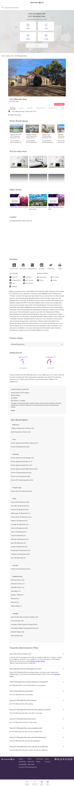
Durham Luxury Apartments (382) (20, 476)
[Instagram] (69, 759)
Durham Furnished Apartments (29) (21, 472)
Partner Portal (31, 764)
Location (21, 108)
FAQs (62, 108)
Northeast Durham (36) (17, 580)
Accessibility (22, 764)
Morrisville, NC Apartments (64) (20, 506)
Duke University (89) (17, 635)
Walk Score (22, 357)
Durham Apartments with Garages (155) (22, 458)
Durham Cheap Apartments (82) (20, 447)
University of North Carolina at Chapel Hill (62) (24, 624)
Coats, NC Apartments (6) (18, 535)
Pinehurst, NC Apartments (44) (20, 539)
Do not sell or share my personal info (28, 767)
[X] (63, 759)
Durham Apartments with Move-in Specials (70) (24, 443)
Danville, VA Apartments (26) (19, 547)
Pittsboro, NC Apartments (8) (19, 521)
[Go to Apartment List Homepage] (37, 2)
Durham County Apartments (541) (20, 569)
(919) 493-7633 (14, 101)
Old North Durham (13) (17, 587)
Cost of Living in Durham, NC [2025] (19, 207)
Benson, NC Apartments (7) (19, 532)
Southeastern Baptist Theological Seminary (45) (24, 628)
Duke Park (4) (15, 602)
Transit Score (50, 357)
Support (47, 759)
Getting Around (53, 108)
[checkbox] (28, 26)
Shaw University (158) (17, 621)
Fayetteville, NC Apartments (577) (20, 550)
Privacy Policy (22, 761)
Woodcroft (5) (15, 598)
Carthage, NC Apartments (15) (20, 524)
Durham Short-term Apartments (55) (21, 491)
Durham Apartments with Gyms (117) (21, 461)
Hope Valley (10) (15, 591)
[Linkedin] (58, 759)
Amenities (30, 108)
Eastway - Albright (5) (17, 595)
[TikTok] (71, 759)
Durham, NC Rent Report (37, 661)
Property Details (40, 108)
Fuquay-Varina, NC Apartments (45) (21, 517)
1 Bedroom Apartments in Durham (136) (22, 428)
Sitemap (38, 761)
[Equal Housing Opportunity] (56, 759)
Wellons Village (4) (16, 606)
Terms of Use (31, 761)
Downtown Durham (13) (18, 584)
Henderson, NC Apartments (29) (20, 554)
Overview (12, 108)
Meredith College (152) (17, 632)
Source (13, 410)
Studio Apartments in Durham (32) (21, 432)
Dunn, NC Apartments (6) (18, 558)
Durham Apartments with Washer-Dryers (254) (24, 469)
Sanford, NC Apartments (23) (19, 528)
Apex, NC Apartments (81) (18, 543)
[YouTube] (66, 759)
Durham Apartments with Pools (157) (21, 465)
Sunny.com (47, 761)
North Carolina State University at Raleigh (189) (24, 617)
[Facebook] (61, 759)
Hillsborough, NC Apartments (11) (20, 513)
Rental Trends (39, 759)
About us (21, 759)
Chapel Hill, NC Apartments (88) (20, 502)
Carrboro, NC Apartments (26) (19, 509)
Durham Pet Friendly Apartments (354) (22, 480)
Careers (29, 759)
